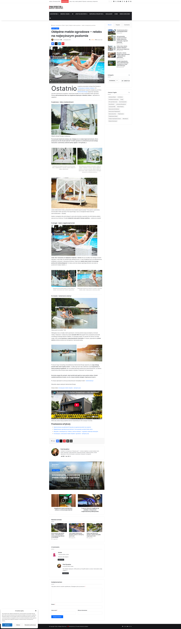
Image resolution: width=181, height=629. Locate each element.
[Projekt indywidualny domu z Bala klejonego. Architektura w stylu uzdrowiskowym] (112, 63)
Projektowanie (121, 113)
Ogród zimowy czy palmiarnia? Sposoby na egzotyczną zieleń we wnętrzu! (72, 427)
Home (53, 25)
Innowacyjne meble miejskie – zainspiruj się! (69, 388)
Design (121, 99)
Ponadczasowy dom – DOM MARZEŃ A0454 (122, 30)
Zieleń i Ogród (65, 25)
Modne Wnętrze (120, 106)
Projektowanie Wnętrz (113, 116)
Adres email (54, 610)
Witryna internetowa (82, 610)
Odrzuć (18, 625)
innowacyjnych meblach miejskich (86, 88)
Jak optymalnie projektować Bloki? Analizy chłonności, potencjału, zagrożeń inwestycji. (122, 39)
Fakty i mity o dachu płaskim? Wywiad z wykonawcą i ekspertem (123, 47)
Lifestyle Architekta (81, 14)
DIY (72, 14)
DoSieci (86, 626)
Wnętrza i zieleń (64, 14)
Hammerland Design (83, 91)
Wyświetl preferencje (30, 625)
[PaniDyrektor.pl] (56, 7)
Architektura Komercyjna (113, 99)
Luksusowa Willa (112, 106)
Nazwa (53, 604)
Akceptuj (7, 625)
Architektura (54, 14)
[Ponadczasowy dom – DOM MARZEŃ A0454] (112, 32)
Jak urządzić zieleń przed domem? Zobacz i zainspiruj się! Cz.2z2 (76, 535)
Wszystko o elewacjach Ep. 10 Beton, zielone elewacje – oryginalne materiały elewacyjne (76, 431)
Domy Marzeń (111, 104)
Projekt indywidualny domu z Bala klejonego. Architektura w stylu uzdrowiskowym (123, 63)
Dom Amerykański (122, 101)
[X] (65, 456)
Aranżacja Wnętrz (112, 97)
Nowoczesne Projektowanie (114, 111)
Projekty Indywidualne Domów (115, 118)
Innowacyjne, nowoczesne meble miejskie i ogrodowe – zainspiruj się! (71, 433)
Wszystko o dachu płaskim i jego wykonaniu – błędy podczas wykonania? (123, 55)
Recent (109, 24)
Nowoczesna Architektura (114, 109)
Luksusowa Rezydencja (121, 104)
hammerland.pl (89, 380)
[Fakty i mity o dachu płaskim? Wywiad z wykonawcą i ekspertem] (112, 48)
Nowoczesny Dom (112, 113)
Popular (118, 24)
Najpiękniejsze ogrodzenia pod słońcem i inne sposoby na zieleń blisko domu (73, 429)
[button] (35, 610)
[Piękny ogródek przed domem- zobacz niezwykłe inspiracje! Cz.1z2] (94, 527)
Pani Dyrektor (57, 39)
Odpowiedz (60, 559)
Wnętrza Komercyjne (113, 121)
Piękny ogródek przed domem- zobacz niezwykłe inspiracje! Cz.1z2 (94, 535)
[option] (76, 476)
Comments (127, 24)
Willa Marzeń (125, 118)
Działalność (109, 14)
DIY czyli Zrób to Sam (113, 101)
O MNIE (116, 14)
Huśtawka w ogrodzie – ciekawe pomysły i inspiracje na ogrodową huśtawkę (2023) (64, 476)
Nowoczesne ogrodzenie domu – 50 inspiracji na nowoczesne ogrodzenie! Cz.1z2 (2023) (57, 535)
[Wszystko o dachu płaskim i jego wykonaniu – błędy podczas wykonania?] (112, 55)
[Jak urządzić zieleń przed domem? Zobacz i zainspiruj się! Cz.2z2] (77, 527)
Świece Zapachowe (125, 14)
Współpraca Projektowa (96, 14)
